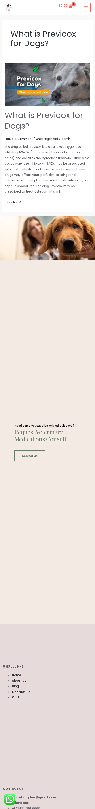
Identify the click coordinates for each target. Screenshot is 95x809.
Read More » (14, 201)
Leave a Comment (19, 139)
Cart (15, 697)
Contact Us (30, 456)
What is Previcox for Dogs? (44, 120)
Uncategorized (47, 139)
